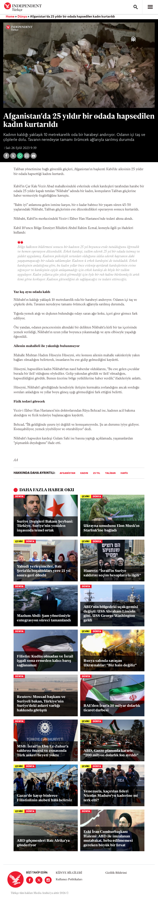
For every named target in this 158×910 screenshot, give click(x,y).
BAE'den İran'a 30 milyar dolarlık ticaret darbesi (112, 708)
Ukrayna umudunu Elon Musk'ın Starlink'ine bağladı (111, 528)
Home (10, 16)
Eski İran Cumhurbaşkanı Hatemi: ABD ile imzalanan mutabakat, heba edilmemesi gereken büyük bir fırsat (108, 838)
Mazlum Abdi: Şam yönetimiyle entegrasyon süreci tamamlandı (44, 618)
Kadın (84, 473)
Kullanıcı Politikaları (69, 879)
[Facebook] (29, 880)
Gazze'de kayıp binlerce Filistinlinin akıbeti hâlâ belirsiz (44, 798)
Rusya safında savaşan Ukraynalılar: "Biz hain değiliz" (110, 663)
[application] (79, 65)
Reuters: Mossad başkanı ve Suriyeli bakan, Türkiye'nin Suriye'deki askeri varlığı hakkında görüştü (41, 703)
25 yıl (96, 473)
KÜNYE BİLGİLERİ (69, 873)
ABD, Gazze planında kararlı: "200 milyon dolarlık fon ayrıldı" (111, 753)
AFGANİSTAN (67, 473)
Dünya (22, 16)
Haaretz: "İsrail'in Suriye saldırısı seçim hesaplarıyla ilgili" (112, 573)
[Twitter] (38, 880)
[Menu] (150, 7)
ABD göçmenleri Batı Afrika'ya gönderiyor (43, 843)
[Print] (33, 156)
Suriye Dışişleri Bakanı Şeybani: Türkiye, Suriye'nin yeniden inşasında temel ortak (45, 526)
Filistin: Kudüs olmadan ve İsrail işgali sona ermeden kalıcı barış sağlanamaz (45, 661)
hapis (124, 473)
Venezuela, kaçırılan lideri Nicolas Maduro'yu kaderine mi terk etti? (111, 796)
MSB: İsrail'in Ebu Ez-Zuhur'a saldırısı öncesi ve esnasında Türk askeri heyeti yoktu (42, 751)
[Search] (135, 7)
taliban (110, 473)
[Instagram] (48, 880)
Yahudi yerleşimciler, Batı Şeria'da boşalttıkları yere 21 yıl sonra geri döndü (43, 571)
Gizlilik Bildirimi (116, 873)
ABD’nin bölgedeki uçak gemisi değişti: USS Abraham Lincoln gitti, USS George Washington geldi (111, 613)
